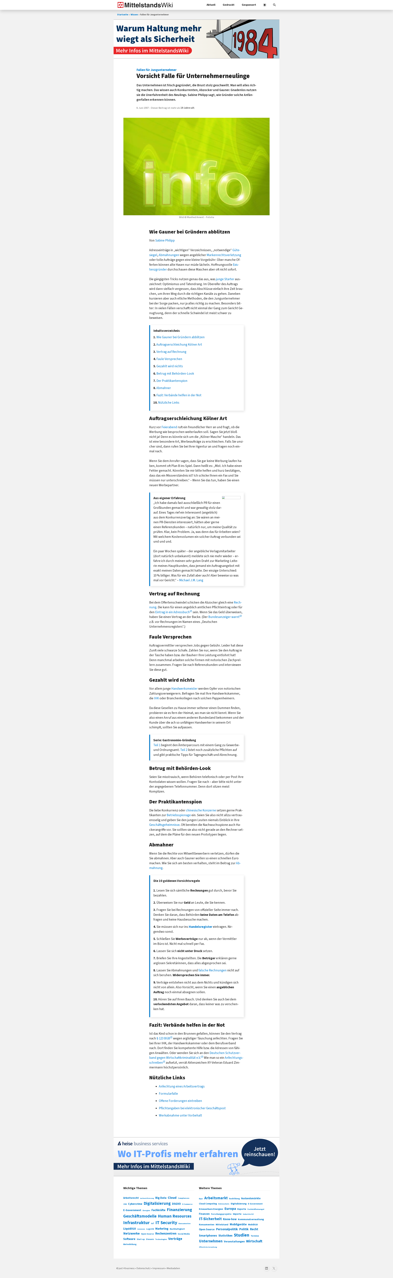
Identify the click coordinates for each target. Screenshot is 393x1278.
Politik (244, 1229)
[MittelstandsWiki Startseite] (144, 5)
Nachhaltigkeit (177, 1229)
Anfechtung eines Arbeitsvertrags (182, 1086)
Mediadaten (173, 1268)
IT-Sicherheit (210, 1219)
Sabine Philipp (165, 240)
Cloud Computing (208, 1203)
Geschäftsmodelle (140, 1216)
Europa (230, 1208)
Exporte (241, 1209)
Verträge (175, 1238)
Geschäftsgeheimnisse (164, 824)
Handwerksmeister (184, 688)
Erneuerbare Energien (211, 1209)
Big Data (160, 1198)
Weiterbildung (129, 1244)
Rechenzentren (165, 1233)
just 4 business (127, 1268)
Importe (237, 1214)
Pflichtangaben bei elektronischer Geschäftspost (192, 1108)
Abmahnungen (169, 255)
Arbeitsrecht (131, 1198)
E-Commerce (187, 1204)
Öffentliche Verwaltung (208, 1247)
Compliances (183, 1198)
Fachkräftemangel (255, 1209)
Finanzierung (179, 1210)
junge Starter (225, 279)
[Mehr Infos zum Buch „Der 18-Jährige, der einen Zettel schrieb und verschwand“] (196, 39)
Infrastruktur (136, 1223)
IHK (156, 698)
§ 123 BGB (163, 1038)
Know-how (230, 1219)
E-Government (132, 1210)
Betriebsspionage (179, 815)
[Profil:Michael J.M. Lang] (231, 498)
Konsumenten (185, 1223)
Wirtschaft (254, 1241)
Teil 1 (156, 745)
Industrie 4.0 (248, 1214)
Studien (241, 1235)
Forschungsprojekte (221, 1214)
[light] (265, 5)
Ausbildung (234, 1198)
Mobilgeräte (238, 1224)
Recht (254, 1229)
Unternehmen (210, 1241)
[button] (274, 5)
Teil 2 (183, 750)
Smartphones (208, 1235)
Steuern (150, 1239)
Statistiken (225, 1236)
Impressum (158, 1268)
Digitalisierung (157, 1203)
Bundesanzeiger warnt (223, 617)
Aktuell (211, 5)
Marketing (161, 1229)
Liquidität (129, 1229)
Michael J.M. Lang (191, 580)
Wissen (134, 14)
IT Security (166, 1223)
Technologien (161, 1239)
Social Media (184, 1233)
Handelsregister (200, 926)
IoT (152, 1223)
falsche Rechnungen (212, 970)
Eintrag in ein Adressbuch (172, 612)
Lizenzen (141, 1229)
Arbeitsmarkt (216, 1198)
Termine (255, 1235)
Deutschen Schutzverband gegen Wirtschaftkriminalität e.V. (195, 1055)
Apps (201, 1198)
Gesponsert (249, 5)
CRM (125, 1204)
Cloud (172, 1197)
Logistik (150, 1229)
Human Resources (174, 1216)
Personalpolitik (227, 1229)
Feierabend (169, 427)
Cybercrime (135, 1204)
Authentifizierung (147, 1198)
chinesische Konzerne (201, 810)
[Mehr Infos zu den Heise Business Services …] (196, 1156)
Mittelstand (222, 1224)
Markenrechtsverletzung (224, 255)
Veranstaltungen (234, 1241)
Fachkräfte (158, 1210)
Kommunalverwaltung (251, 1219)
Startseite (122, 14)
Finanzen (204, 1214)
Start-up (141, 1239)
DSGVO (176, 1204)
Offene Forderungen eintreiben (180, 1101)
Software (129, 1239)
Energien (146, 1210)
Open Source (147, 1233)
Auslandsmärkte (251, 1198)
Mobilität (253, 1224)
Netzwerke (131, 1233)
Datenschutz (223, 1204)
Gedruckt (228, 5)
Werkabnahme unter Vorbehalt (180, 1115)
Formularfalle (168, 1093)
